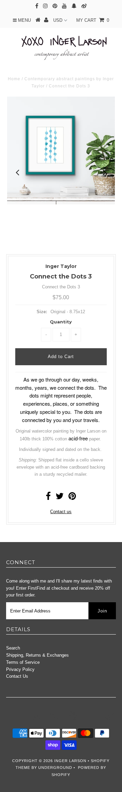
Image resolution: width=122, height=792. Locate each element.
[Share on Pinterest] (72, 497)
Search (13, 648)
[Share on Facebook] (48, 497)
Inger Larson (70, 761)
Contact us (61, 511)
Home (14, 79)
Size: (42, 311)
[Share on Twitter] (60, 497)
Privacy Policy (20, 669)
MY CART (92, 20)
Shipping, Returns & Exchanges (37, 655)
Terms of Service (23, 662)
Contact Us (17, 676)
